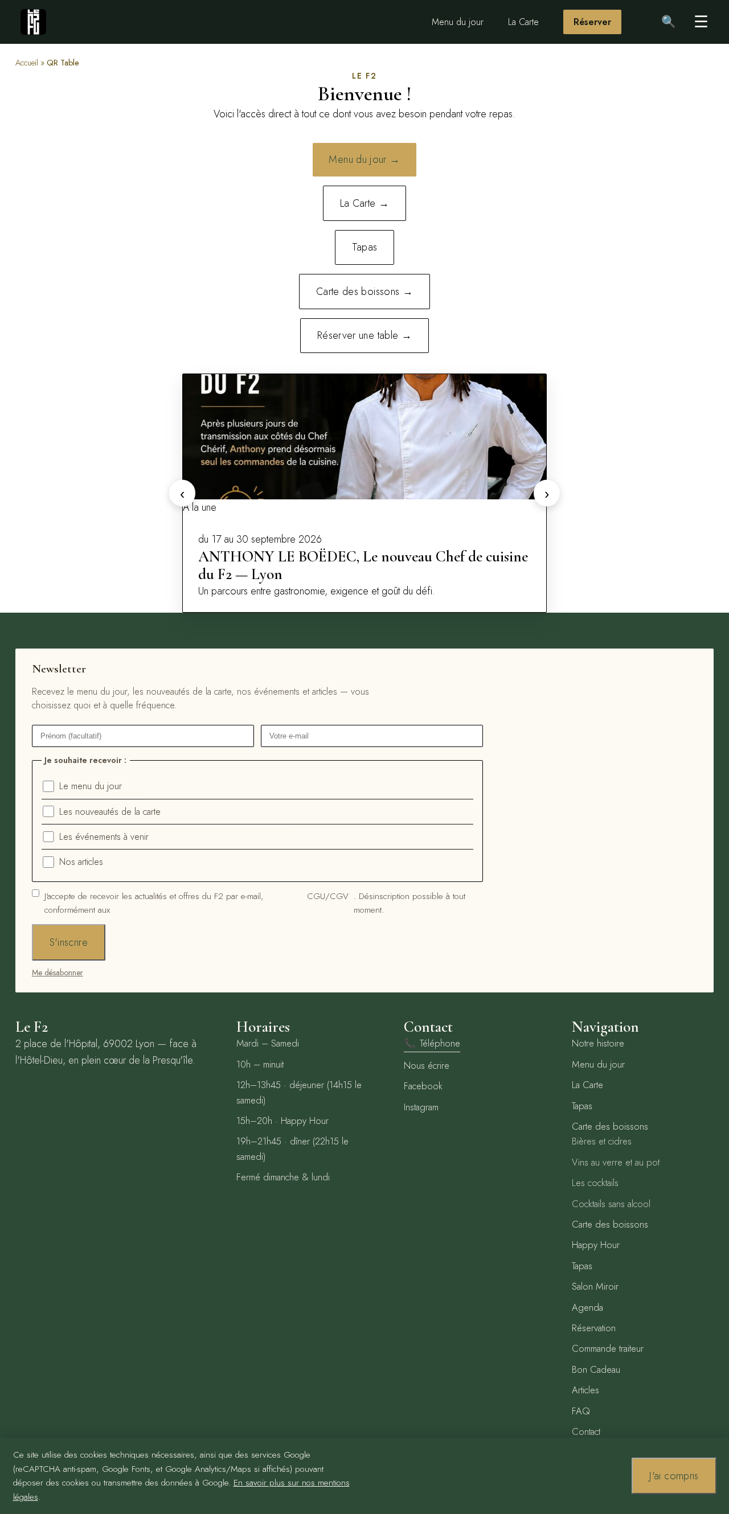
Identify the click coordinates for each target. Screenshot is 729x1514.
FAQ (581, 1411)
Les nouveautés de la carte (110, 811)
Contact (586, 1431)
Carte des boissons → (364, 291)
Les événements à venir (104, 836)
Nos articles (81, 861)
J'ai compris (673, 1475)
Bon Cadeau (596, 1369)
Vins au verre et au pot (616, 1162)
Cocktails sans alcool (611, 1204)
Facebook (423, 1086)
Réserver (592, 21)
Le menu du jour (90, 786)
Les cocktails (595, 1182)
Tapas (365, 247)
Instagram (421, 1107)
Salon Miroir (595, 1286)
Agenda (587, 1307)
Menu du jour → (364, 159)
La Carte (523, 21)
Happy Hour (596, 1245)
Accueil (26, 62)
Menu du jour (458, 21)
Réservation (594, 1328)
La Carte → (365, 203)
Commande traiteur (608, 1348)
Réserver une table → (364, 335)
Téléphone (432, 1043)
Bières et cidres (602, 1141)
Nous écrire (426, 1065)
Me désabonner (57, 972)
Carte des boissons (610, 1126)
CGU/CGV (328, 896)
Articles (585, 1390)
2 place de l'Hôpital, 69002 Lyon (84, 1043)
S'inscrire (69, 942)
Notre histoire (598, 1043)
